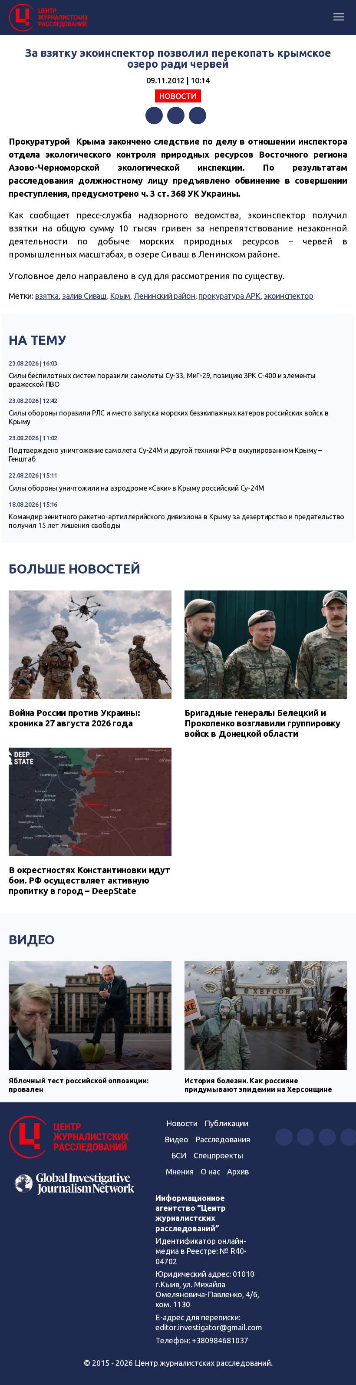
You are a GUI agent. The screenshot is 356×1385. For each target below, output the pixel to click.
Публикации (226, 1123)
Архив (238, 1171)
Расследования (222, 1139)
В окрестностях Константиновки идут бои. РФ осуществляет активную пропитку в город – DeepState (89, 880)
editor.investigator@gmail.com (208, 1327)
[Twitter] (176, 115)
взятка (47, 295)
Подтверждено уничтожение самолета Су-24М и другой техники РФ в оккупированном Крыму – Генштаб (165, 454)
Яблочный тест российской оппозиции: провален (78, 1084)
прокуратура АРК (229, 295)
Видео (32, 939)
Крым (120, 295)
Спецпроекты (218, 1155)
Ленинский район (164, 295)
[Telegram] (197, 115)
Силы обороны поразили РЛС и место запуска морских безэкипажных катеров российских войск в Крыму (169, 417)
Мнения (180, 1171)
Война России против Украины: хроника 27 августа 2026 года (74, 718)
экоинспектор (288, 295)
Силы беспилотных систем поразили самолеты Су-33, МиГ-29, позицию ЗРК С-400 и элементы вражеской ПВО (162, 380)
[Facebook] (154, 115)
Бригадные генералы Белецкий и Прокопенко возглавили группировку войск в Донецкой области (262, 723)
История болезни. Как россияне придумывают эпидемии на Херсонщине (258, 1084)
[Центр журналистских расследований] (50, 17)
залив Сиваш (84, 295)
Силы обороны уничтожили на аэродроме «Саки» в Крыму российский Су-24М (136, 488)
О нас (210, 1171)
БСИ (179, 1155)
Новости (178, 96)
